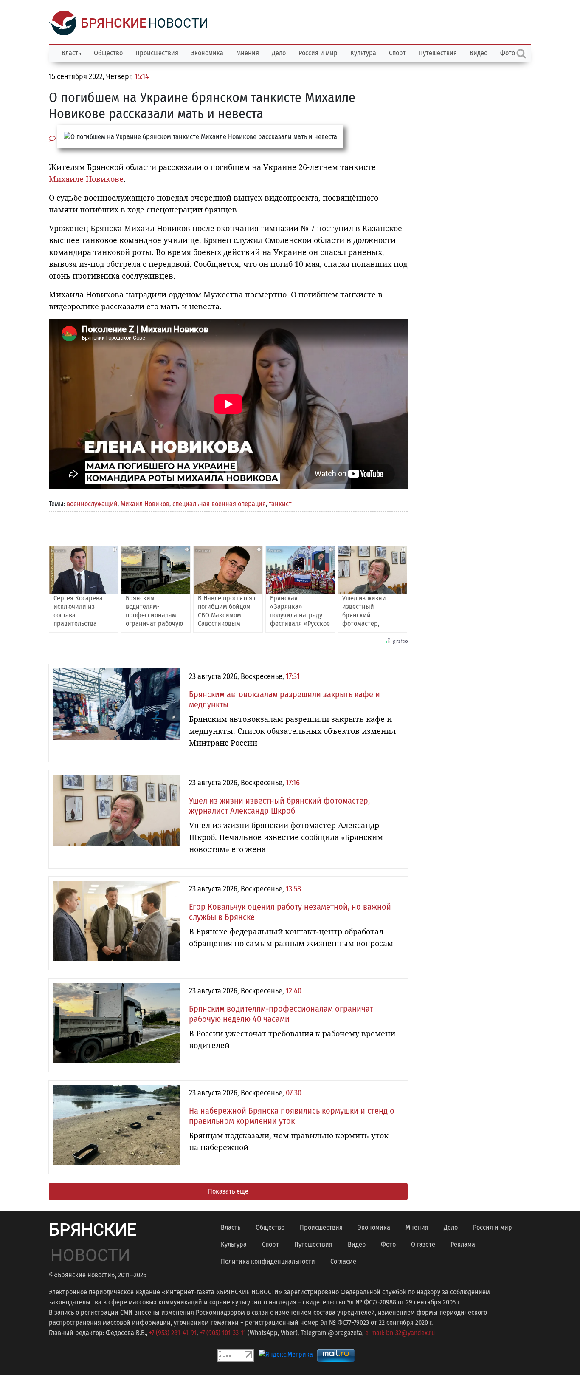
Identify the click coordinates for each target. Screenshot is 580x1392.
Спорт (397, 53)
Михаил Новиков (145, 504)
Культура (363, 53)
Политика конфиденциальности (268, 1261)
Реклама (462, 1244)
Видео (478, 53)
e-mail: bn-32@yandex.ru (400, 1333)
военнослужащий (92, 504)
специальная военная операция (219, 504)
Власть (71, 53)
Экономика (207, 53)
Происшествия (156, 53)
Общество (108, 53)
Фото (388, 1244)
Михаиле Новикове (86, 179)
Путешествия (438, 53)
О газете (423, 1244)
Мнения (247, 53)
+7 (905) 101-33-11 (223, 1333)
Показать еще (228, 1191)
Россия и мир (318, 53)
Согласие (343, 1261)
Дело (279, 53)
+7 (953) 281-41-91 (173, 1333)
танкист (280, 504)
